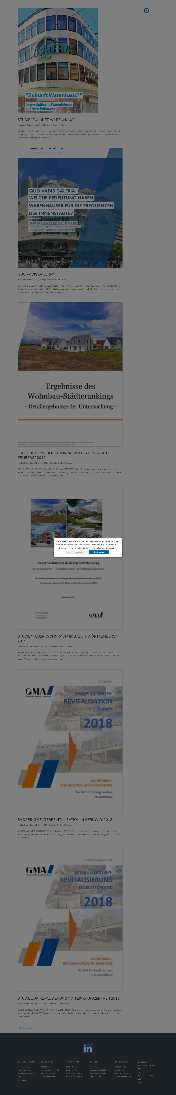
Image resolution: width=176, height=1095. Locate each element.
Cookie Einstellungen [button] (75, 552)
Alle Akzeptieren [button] (99, 552)
